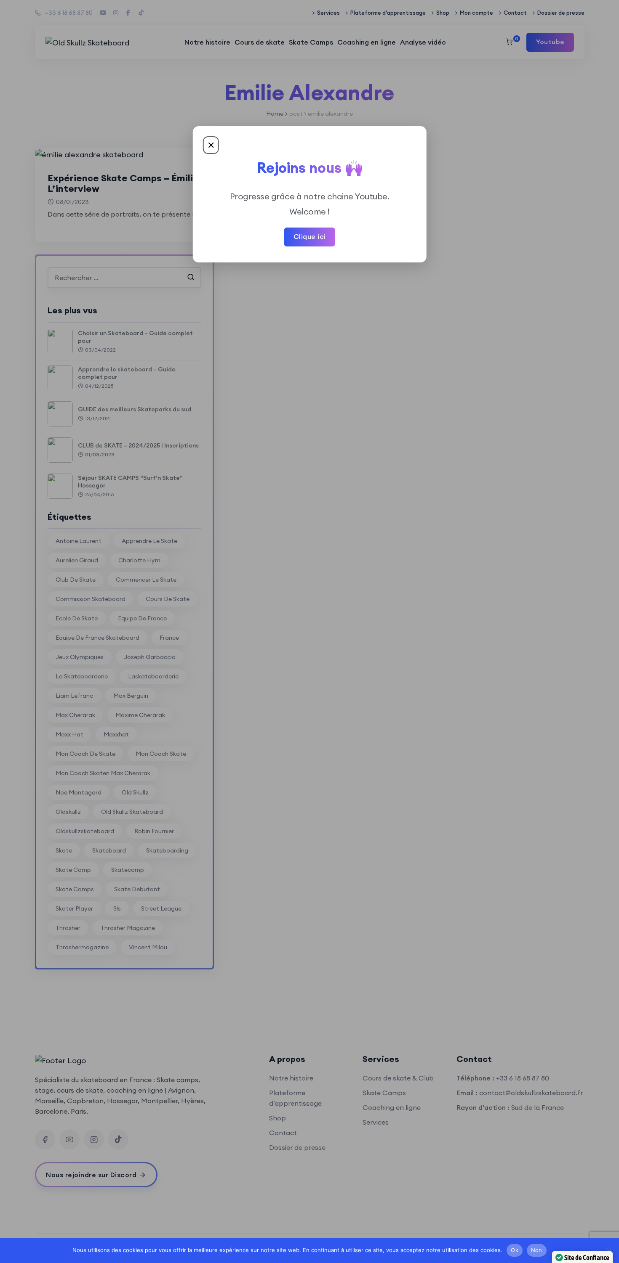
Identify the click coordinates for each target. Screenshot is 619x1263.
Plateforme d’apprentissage (388, 12)
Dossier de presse (560, 12)
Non (536, 1250)
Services (328, 12)
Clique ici (309, 236)
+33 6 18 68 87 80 (69, 12)
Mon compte (476, 12)
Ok (514, 1250)
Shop (442, 12)
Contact (515, 12)
